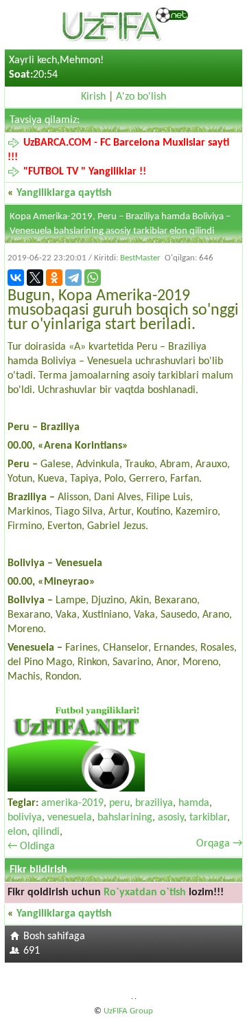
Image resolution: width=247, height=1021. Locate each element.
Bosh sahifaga (54, 936)
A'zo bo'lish (141, 96)
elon (17, 832)
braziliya (154, 803)
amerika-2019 (72, 803)
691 (31, 950)
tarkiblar (208, 817)
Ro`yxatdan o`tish (145, 892)
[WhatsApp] (92, 277)
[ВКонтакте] (16, 277)
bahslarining (124, 817)
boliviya (25, 817)
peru (119, 803)
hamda (193, 803)
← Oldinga (31, 846)
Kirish (93, 96)
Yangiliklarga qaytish (64, 193)
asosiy (171, 817)
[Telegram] (73, 277)
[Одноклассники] (54, 277)
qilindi (46, 832)
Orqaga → (219, 843)
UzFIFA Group (128, 1011)
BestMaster (140, 258)
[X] (35, 277)
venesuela (69, 817)
